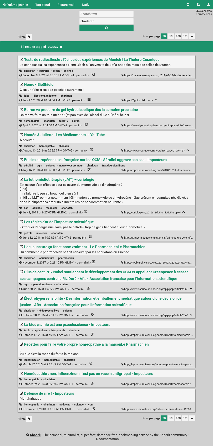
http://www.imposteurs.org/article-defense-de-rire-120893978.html (163, 409)
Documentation (107, 439)
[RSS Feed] (198, 4)
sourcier (44, 70)
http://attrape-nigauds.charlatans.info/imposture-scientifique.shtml (163, 237)
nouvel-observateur (71, 165)
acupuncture (46, 258)
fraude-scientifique (113, 165)
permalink (56, 75)
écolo (27, 330)
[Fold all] (192, 36)
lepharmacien (32, 359)
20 (164, 36)
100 (178, 36)
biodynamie (58, 330)
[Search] (188, 4)
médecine (51, 207)
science (68, 70)
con (26, 207)
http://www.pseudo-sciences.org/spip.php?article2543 (156, 315)
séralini (28, 165)
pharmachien (66, 258)
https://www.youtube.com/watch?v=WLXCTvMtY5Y (155, 150)
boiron (75, 120)
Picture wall (65, 5)
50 (171, 36)
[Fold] (156, 100)
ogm (39, 165)
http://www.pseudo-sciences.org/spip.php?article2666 (156, 289)
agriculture (41, 330)
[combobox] (106, 21)
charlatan (53, 47)
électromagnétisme (45, 95)
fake (26, 95)
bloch (56, 70)
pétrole (28, 233)
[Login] (208, 4)
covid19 (63, 120)
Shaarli (35, 435)
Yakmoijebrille (17, 5)
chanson (64, 146)
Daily (85, 5)
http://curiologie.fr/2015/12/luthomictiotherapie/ (152, 212)
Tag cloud (42, 5)
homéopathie (31, 120)
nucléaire (41, 233)
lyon (90, 404)
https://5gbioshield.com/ (139, 100)
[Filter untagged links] (29, 37)
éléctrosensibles (49, 310)
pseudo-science (42, 284)
